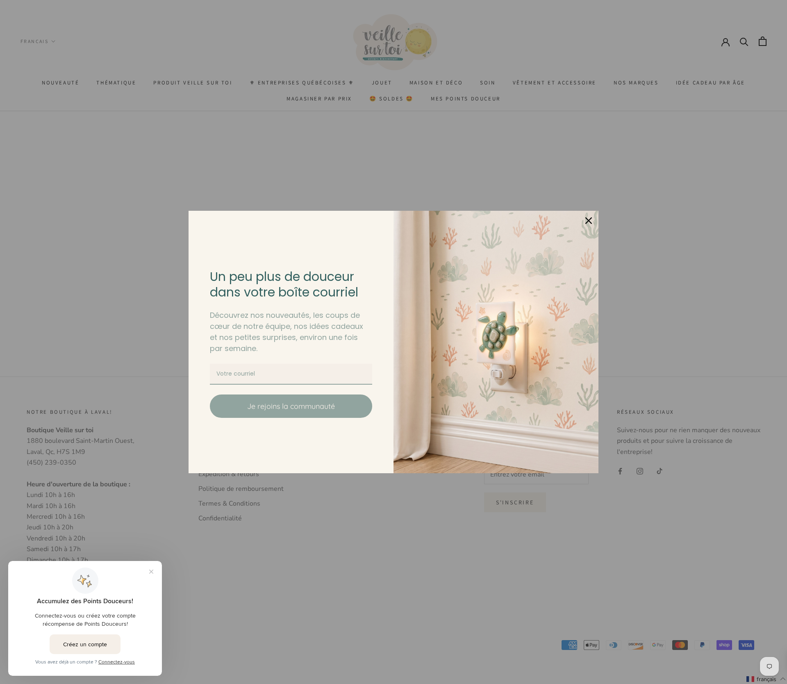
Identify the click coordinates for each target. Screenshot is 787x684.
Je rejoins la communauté (291, 406)
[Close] (588, 220)
